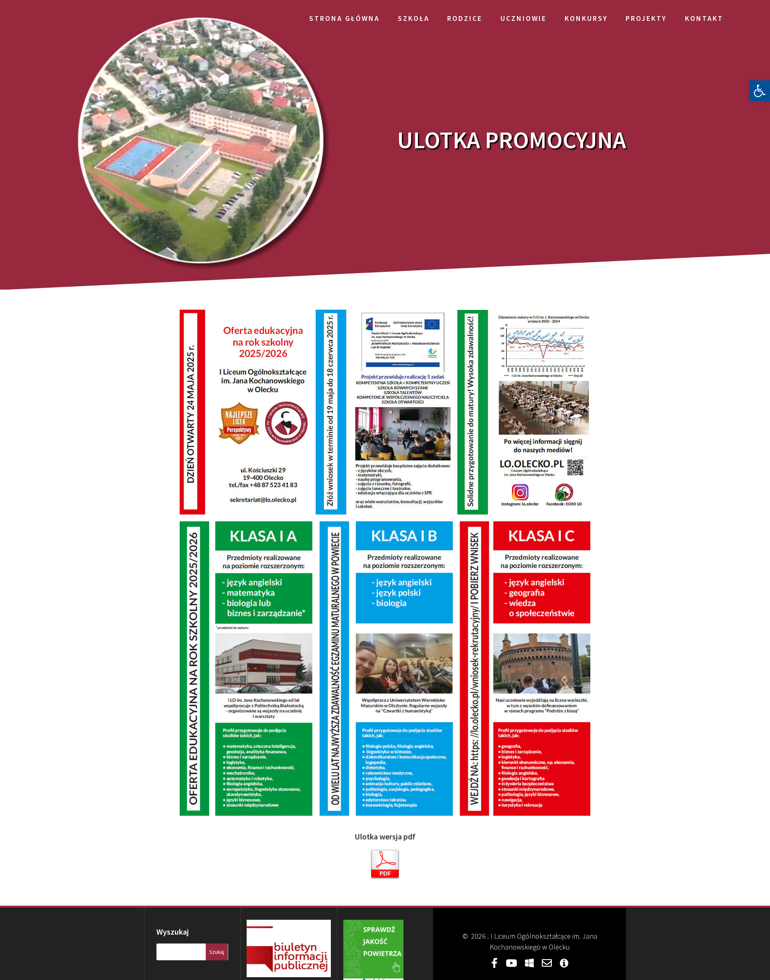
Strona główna (344, 18)
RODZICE (464, 18)
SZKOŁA (414, 18)
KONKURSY (586, 18)
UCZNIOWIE (523, 18)
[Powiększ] (580, 320)
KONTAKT (704, 18)
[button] (759, 90)
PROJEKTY (646, 18)
